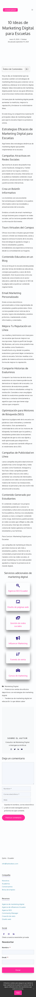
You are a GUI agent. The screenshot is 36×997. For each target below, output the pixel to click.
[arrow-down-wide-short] (18, 654)
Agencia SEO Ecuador (18, 591)
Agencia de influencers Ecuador (14, 907)
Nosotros (5, 881)
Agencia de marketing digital (13, 904)
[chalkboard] (18, 601)
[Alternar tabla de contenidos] (25, 69)
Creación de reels (8, 916)
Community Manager (10, 913)
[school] (18, 670)
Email (5, 957)
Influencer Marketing (18, 643)
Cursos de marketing (18, 675)
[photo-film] (18, 617)
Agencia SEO (7, 910)
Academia (6, 884)
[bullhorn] (18, 638)
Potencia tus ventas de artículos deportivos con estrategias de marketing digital (17, 692)
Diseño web (6, 919)
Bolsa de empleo (8, 890)
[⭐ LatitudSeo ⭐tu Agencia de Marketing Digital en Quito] (12, 4)
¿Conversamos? (10, 10)
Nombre (6, 947)
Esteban (24, 39)
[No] (33, 989)
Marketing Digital (11, 686)
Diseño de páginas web (18, 607)
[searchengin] (18, 585)
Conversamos (7, 887)
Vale (18, 993)
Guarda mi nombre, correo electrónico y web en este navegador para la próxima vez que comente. (19, 808)
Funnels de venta (18, 659)
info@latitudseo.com (10, 864)
